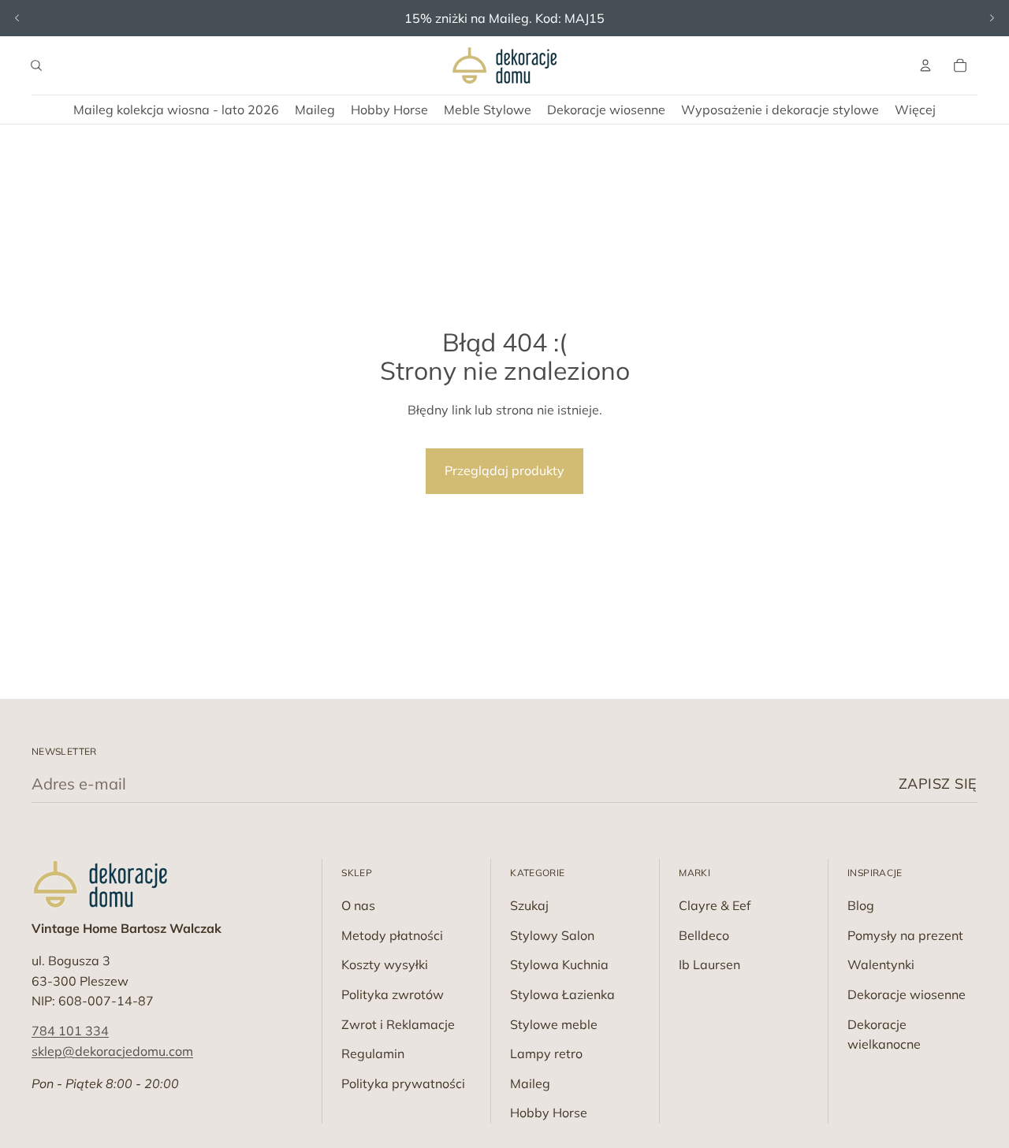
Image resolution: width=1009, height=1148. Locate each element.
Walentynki (880, 964)
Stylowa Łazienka (562, 994)
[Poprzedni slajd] (17, 18)
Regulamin (372, 1053)
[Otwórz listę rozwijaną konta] (925, 65)
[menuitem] (915, 109)
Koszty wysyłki (384, 964)
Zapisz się (938, 784)
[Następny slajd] (991, 18)
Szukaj (529, 905)
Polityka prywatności (403, 1083)
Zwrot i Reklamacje (398, 1024)
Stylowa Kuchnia (559, 964)
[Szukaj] (36, 65)
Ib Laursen (709, 964)
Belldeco (704, 935)
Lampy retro (546, 1053)
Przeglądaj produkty (504, 470)
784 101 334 (70, 1030)
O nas (358, 905)
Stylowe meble (554, 1024)
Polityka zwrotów (392, 994)
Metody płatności (392, 935)
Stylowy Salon (552, 935)
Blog (860, 905)
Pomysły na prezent (905, 935)
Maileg (530, 1083)
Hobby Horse (548, 1112)
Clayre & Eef (714, 905)
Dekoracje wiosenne (906, 994)
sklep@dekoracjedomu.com (112, 1051)
